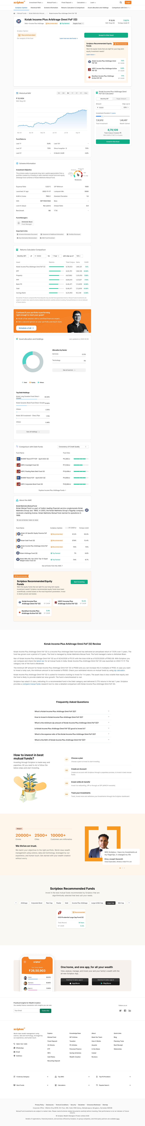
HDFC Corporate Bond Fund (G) (32, 484)
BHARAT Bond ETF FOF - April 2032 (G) (35, 459)
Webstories (118, 1049)
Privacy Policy (39, 1105)
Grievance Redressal (93, 1105)
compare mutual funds (32, 684)
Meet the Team (97, 1037)
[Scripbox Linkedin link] (129, 1010)
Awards (94, 1045)
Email (18, 1052)
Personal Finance (75, 1049)
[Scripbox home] (19, 2)
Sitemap (105, 1105)
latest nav (40, 661)
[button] (37, 2)
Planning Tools (119, 1041)
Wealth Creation (75, 1057)
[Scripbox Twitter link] (120, 1010)
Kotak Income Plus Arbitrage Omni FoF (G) (34, 547)
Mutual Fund (51, 1037)
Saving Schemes (75, 1053)
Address (19, 1056)
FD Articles (73, 1045)
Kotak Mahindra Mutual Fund (37, 13)
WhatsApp (20, 1048)
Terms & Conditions (62, 1105)
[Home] (14, 13)
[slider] (102, 116)
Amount (98, 104)
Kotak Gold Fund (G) (28, 540)
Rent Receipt (118, 1045)
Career (94, 1053)
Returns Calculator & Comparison (72, 8)
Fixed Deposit (52, 1041)
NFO (49, 1053)
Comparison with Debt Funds (122, 8)
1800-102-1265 (21, 1044)
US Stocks (51, 1045)
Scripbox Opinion (21, 8)
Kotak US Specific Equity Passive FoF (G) (34, 534)
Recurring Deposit (53, 1061)
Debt (26, 23)
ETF (48, 1049)
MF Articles (73, 1037)
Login (128, 2)
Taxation (72, 1041)
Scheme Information (51, 8)
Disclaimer (81, 1105)
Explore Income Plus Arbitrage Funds (52, 490)
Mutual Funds (21, 13)
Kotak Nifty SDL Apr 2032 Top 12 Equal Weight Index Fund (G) (34, 559)
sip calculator (119, 670)
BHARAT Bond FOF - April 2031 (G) (33, 478)
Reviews (95, 1057)
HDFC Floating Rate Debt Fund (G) (33, 471)
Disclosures (50, 1105)
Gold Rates (51, 1057)
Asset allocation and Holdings (98, 8)
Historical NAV (36, 8)
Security (73, 1105)
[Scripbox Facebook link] (124, 1010)
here (117, 1119)
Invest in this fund (106, 35)
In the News (96, 1049)
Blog (115, 1037)
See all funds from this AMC (51, 566)
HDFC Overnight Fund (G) (30, 465)
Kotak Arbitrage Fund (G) (28, 553)
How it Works (96, 1041)
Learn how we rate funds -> (69, 38)
